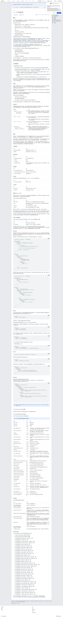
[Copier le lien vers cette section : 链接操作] (17, 166)
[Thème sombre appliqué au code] (27, 110)
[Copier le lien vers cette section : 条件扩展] (17, 377)
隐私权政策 (4, 616)
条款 (1, 616)
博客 (1, 608)
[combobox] (42, 1)
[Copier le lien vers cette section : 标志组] (16, 310)
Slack (32, 611)
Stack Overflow (34, 612)
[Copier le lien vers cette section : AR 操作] (17, 176)
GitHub (2, 609)
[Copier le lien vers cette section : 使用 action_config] (22, 193)
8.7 (41, 14)
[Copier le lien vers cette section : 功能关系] (17, 104)
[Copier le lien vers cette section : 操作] (16, 134)
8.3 (46, 14)
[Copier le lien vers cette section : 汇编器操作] (18, 146)
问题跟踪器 (33, 609)
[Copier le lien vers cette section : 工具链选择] (19, 63)
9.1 (38, 14)
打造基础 (14, 4)
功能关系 (19, 209)
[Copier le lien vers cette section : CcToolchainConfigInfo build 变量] (26, 414)
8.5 (43, 14)
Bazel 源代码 (15, 80)
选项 (38, 67)
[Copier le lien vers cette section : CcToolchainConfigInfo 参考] (26, 409)
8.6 (42, 14)
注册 (31, 4)
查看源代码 (21, 14)
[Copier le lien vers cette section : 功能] (16, 83)
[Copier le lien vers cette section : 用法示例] (17, 231)
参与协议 (28, 4)
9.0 (39, 14)
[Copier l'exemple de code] (49, 238)
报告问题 (15, 14)
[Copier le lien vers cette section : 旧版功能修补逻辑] (19, 531)
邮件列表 (24, 4)
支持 (32, 608)
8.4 (45, 14)
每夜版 (36, 14)
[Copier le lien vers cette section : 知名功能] (17, 498)
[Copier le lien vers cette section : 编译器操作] (18, 154)
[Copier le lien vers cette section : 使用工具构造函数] (21, 217)
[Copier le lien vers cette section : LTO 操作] (17, 184)
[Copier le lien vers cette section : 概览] (16, 18)
